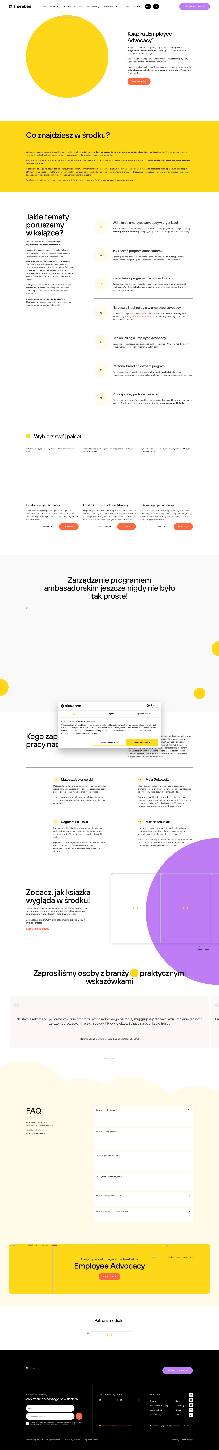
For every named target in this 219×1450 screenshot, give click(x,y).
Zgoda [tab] (75, 714)
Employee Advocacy (73, 6)
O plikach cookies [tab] (144, 714)
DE (156, 6)
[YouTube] (191, 1400)
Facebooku (185, 1426)
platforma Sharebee (142, 316)
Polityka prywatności (72, 1439)
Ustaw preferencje (108, 742)
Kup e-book (183, 526)
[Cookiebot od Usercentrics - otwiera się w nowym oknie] (148, 706)
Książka (126, 6)
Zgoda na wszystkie (142, 742)
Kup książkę (69, 526)
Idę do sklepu (109, 1276)
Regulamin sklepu (91, 1439)
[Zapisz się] (79, 1416)
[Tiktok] (191, 1415)
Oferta (53, 6)
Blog (177, 1401)
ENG (148, 6)
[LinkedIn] (191, 1395)
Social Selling (93, 6)
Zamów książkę (139, 81)
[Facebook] (191, 1405)
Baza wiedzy (109, 6)
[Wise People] (187, 1440)
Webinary (179, 1405)
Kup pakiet (126, 526)
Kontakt (137, 6)
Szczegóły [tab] (109, 714)
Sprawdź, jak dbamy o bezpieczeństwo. (117, 1426)
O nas (43, 6)
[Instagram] (191, 1410)
